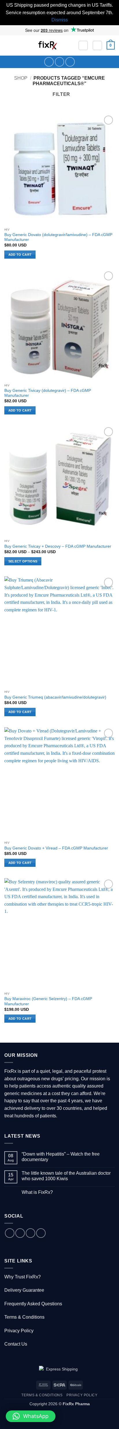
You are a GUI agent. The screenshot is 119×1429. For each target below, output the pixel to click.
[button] (7, 45)
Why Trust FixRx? (22, 1276)
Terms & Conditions (24, 1317)
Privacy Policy (19, 1330)
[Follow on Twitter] (59, 62)
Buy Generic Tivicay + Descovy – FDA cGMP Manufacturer (57, 546)
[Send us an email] (30, 1233)
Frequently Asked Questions (33, 1303)
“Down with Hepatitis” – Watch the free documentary (61, 1157)
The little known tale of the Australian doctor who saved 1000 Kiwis (66, 1176)
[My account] (97, 45)
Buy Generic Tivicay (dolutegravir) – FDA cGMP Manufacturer (47, 393)
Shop (20, 78)
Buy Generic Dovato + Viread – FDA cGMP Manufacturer (56, 848)
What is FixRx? (37, 1192)
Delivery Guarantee (24, 1290)
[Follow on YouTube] (70, 62)
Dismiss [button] (59, 19)
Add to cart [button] (20, 254)
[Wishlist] (83, 45)
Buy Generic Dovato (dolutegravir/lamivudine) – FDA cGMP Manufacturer (58, 237)
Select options (23, 561)
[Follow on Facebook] (49, 62)
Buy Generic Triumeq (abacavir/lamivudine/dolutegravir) (55, 697)
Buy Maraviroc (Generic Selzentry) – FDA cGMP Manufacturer (48, 1001)
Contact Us (15, 1344)
